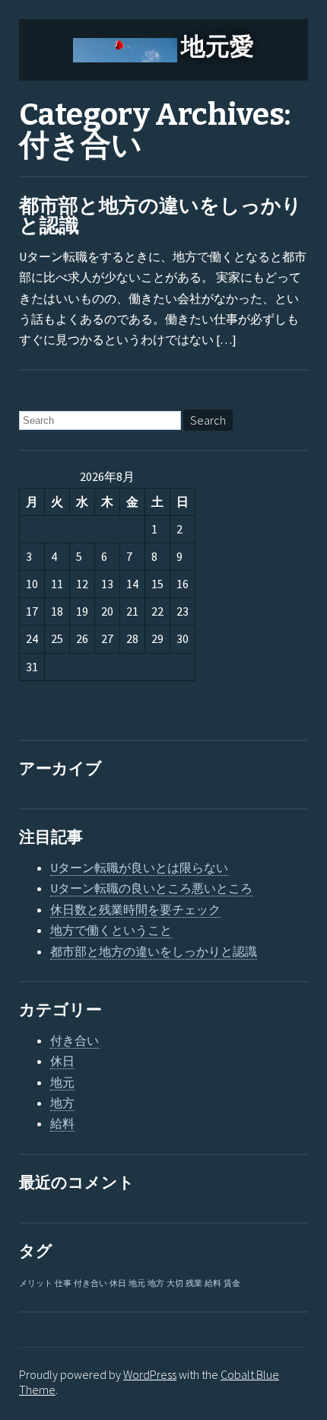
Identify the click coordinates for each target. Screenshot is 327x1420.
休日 (62, 1060)
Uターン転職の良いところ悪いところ (151, 888)
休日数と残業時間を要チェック (135, 909)
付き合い (74, 1040)
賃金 (232, 1283)
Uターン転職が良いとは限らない (139, 867)
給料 (62, 1123)
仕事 (63, 1283)
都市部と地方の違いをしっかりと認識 (160, 215)
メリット (35, 1283)
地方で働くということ (111, 930)
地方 (62, 1102)
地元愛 (217, 46)
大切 (175, 1283)
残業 (194, 1283)
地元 (62, 1082)
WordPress (149, 1374)
